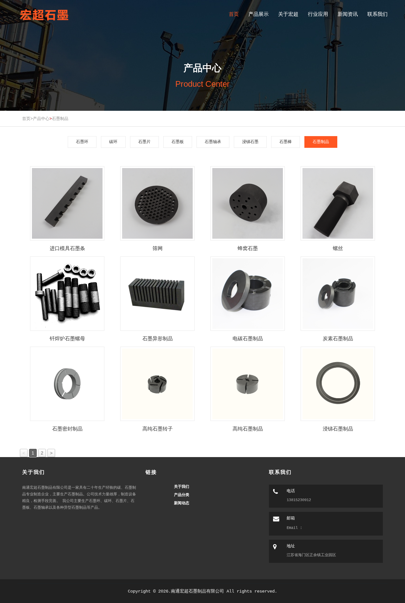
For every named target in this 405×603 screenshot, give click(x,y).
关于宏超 (288, 14)
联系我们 (377, 14)
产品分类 (181, 495)
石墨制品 (60, 118)
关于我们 (181, 486)
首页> (27, 118)
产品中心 (41, 118)
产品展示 (258, 14)
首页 (234, 14)
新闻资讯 (348, 14)
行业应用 (318, 14)
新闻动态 (181, 503)
